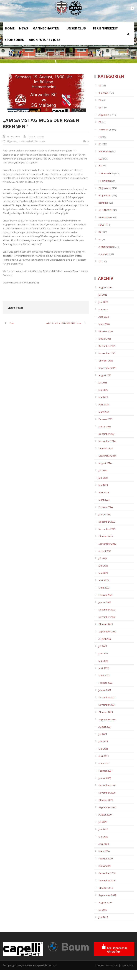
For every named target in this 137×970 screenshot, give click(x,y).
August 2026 (104, 287)
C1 (99, 261)
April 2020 (103, 844)
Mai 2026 (103, 309)
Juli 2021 (102, 734)
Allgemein (12, 141)
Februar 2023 (105, 595)
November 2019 (106, 880)
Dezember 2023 (106, 521)
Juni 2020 (103, 829)
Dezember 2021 (106, 697)
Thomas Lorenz (35, 136)
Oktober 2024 (105, 448)
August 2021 (104, 726)
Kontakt (99, 965)
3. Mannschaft (106, 246)
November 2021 (106, 704)
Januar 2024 (104, 514)
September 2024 (107, 455)
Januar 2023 (104, 602)
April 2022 (103, 668)
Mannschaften (45, 28)
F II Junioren (104, 180)
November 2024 (106, 441)
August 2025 (104, 375)
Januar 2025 (104, 426)
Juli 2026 (102, 294)
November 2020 (106, 792)
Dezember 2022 (106, 609)
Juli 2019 (102, 909)
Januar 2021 (104, 778)
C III (100, 166)
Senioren (40, 141)
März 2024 (104, 499)
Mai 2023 (103, 573)
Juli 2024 (102, 470)
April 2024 (103, 492)
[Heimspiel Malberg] (46, 93)
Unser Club (76, 28)
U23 (100, 158)
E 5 (100, 239)
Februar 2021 (105, 770)
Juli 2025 (102, 382)
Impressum (112, 965)
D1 (99, 144)
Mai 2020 (103, 836)
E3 (99, 122)
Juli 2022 (102, 646)
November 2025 (106, 353)
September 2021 (107, 719)
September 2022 (107, 631)
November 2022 (106, 617)
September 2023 (107, 543)
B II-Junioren (104, 195)
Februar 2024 (105, 507)
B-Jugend (103, 92)
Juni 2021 (103, 741)
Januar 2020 (104, 865)
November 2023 (106, 529)
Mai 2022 (103, 660)
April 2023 (103, 580)
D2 (99, 232)
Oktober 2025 (105, 360)
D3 (99, 85)
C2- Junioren (104, 188)
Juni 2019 (103, 917)
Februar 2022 (105, 682)
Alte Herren (104, 151)
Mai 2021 (103, 748)
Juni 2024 (103, 477)
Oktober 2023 (105, 536)
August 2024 (104, 463)
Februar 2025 (105, 419)
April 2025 (103, 404)
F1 (99, 136)
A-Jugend (103, 254)
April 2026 (103, 316)
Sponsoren (15, 40)
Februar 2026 (105, 331)
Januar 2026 (104, 338)
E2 (99, 107)
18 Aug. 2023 (13, 136)
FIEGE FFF (103, 224)
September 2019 (107, 895)
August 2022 (104, 638)
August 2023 (104, 551)
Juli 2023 (102, 558)
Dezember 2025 (106, 346)
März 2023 (104, 587)
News (23, 28)
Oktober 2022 (105, 624)
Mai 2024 (103, 485)
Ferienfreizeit (105, 28)
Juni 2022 (103, 653)
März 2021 (104, 763)
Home (10, 28)
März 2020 (104, 851)
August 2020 (104, 814)
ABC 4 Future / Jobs (44, 40)
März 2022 (104, 675)
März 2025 (104, 411)
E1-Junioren (104, 217)
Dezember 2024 (106, 433)
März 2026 (104, 324)
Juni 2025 (103, 390)
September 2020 (107, 807)
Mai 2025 (103, 397)
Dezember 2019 (106, 873)
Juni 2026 (103, 302)
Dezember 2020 (106, 785)
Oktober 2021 (105, 712)
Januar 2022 (104, 690)
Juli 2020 (102, 822)
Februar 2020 (105, 858)
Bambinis (103, 202)
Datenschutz (127, 965)
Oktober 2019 (105, 887)
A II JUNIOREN (105, 210)
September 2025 (107, 368)
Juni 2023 (103, 565)
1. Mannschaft (26, 141)
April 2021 (103, 756)
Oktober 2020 (105, 800)
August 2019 (104, 902)
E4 (99, 100)
